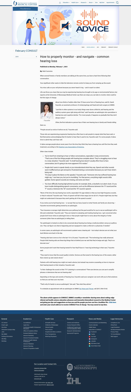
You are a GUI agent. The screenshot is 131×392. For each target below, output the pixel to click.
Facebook (93, 332)
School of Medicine (28, 344)
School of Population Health (31, 348)
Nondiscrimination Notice (118, 329)
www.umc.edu (37, 378)
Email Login (5, 325)
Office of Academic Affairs (30, 331)
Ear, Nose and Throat (86, 289)
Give (96, 2)
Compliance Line (115, 322)
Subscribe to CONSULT (95, 329)
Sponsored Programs (73, 333)
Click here (112, 302)
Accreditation (27, 322)
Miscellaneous (25, 8)
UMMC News (92, 327)
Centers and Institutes (73, 322)
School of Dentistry (28, 335)
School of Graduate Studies (30, 338)
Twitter (92, 334)
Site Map (4, 339)
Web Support (114, 336)
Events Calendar (93, 325)
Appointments (110, 2)
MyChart (102, 2)
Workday (4, 341)
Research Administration (74, 331)
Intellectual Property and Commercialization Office (74, 328)
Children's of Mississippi (51, 325)
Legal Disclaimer (115, 327)
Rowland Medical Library (30, 333)
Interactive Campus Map (8, 329)
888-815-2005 (50, 385)
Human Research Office (73, 325)
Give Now (4, 327)
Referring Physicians (50, 336)
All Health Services (50, 322)
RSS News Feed (95, 343)
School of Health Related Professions (30, 341)
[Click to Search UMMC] (117, 2)
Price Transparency (50, 334)
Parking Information (7, 336)
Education (66, 2)
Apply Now (26, 325)
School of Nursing (28, 346)
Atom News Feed (95, 346)
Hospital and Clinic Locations (53, 332)
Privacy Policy (114, 332)
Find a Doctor (49, 329)
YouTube (93, 336)
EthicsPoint (114, 325)
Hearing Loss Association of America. (71, 147)
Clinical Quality (49, 327)
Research (83, 2)
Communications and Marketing (98, 322)
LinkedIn (93, 341)
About (90, 2)
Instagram (93, 339)
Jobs (3, 332)
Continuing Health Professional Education (32, 328)
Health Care (74, 2)
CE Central (4, 322)
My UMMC (4, 334)
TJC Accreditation (115, 334)
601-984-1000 (49, 382)
